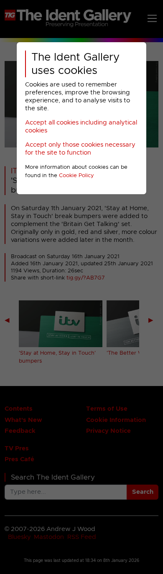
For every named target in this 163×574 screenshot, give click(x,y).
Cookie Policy (76, 175)
